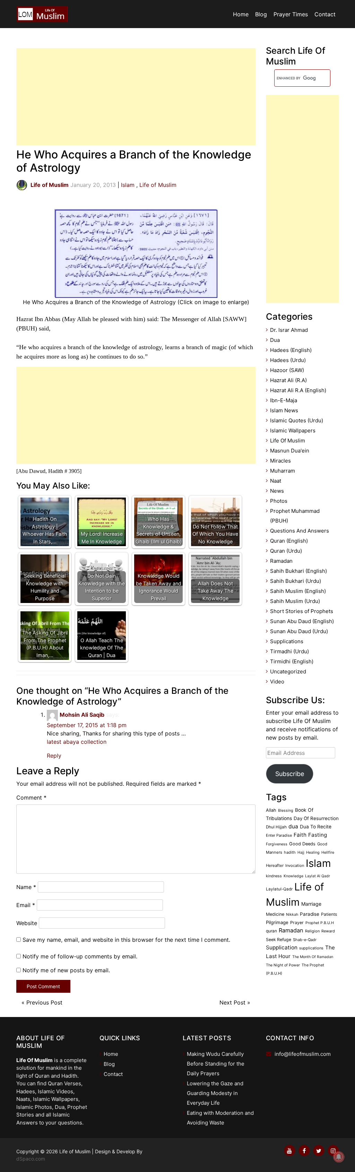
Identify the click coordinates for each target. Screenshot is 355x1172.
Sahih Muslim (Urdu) (295, 601)
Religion (312, 931)
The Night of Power (283, 965)
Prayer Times (291, 14)
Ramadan (281, 561)
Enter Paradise (279, 835)
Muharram (282, 470)
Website (26, 923)
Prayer (297, 922)
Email (25, 905)
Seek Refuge (278, 939)
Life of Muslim (157, 184)
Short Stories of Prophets (301, 611)
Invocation (294, 865)
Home (241, 14)
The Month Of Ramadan (312, 957)
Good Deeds (302, 843)
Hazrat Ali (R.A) (288, 380)
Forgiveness (276, 844)
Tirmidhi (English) (291, 661)
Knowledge (293, 876)
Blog (261, 14)
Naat (275, 480)
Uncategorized (288, 671)
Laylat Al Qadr (317, 876)
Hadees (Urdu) (288, 360)
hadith (290, 852)
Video (277, 681)
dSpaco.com (30, 1159)
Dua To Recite (315, 826)
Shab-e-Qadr (305, 939)
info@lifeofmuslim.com (303, 1054)
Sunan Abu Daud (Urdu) (299, 631)
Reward (328, 931)
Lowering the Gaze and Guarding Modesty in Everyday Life (215, 1093)
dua (293, 826)
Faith (300, 834)
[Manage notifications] (338, 1156)
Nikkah (292, 914)
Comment (31, 797)
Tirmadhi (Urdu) (289, 651)
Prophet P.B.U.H (319, 923)
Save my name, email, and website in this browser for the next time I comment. (126, 939)
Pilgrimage (277, 922)
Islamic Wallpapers (292, 430)
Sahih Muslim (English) (298, 591)
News (277, 491)
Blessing (285, 810)
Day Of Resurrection (316, 818)
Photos (278, 501)
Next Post (232, 1002)
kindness (274, 875)
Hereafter (275, 865)
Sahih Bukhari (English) (298, 571)
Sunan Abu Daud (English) (302, 621)
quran (271, 930)
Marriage (311, 904)
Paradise (309, 914)
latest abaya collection (76, 741)
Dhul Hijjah (276, 827)
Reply (54, 755)
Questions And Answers (299, 530)
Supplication (281, 947)
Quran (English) (289, 540)
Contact (325, 14)
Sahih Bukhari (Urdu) (295, 581)
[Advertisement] (136, 96)
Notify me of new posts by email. (66, 970)
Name (26, 887)
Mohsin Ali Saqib (82, 714)
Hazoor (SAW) (287, 370)
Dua (275, 340)
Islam (128, 184)
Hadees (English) (291, 350)
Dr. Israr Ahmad (289, 330)
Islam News (284, 410)
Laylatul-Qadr (279, 889)
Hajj (300, 852)
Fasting (317, 834)
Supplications (286, 641)
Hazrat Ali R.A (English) (298, 390)
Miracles (280, 460)
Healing (313, 852)
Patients (329, 914)
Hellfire (327, 852)
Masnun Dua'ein (289, 450)
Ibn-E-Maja (283, 400)
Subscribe (289, 773)
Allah (271, 810)
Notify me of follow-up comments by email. (80, 956)
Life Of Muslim (287, 440)
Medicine (275, 914)
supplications (311, 948)
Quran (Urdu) (286, 551)
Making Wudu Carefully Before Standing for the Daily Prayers (215, 1064)
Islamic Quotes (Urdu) (296, 420)
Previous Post (44, 1002)
